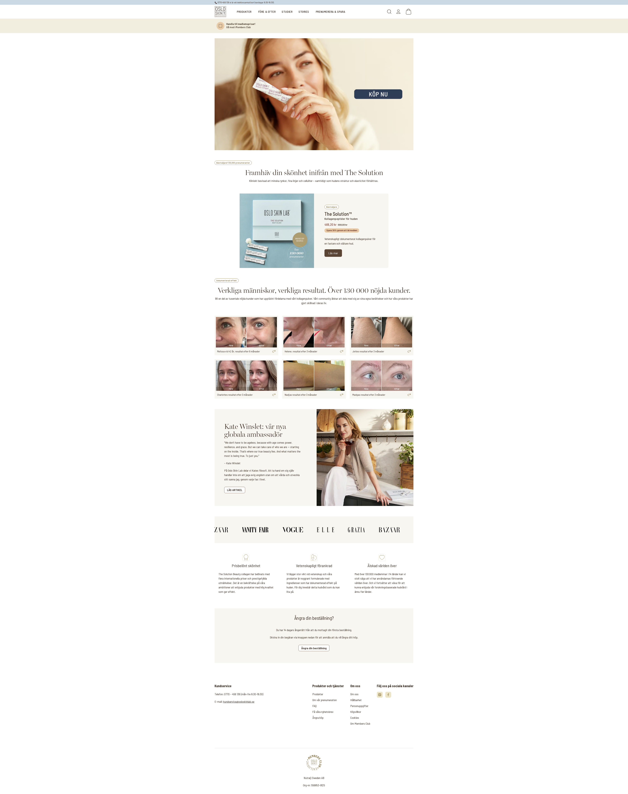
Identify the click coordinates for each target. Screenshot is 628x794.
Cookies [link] (354, 717)
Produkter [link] (317, 694)
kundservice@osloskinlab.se (238, 701)
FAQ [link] (314, 706)
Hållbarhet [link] (356, 700)
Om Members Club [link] (360, 723)
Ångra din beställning (314, 648)
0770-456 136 (223, 2)
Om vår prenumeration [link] (324, 700)
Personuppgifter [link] (359, 706)
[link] (220, 11)
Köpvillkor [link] (355, 712)
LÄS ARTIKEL (234, 490)
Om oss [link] (354, 694)
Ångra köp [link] (317, 717)
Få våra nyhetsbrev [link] (322, 712)
